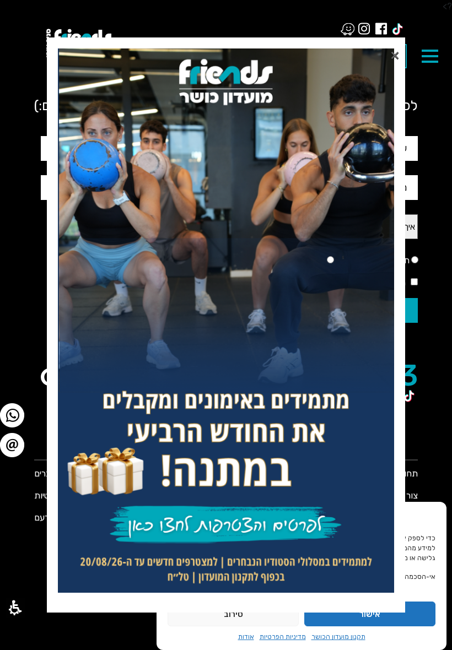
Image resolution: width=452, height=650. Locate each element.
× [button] (395, 52)
